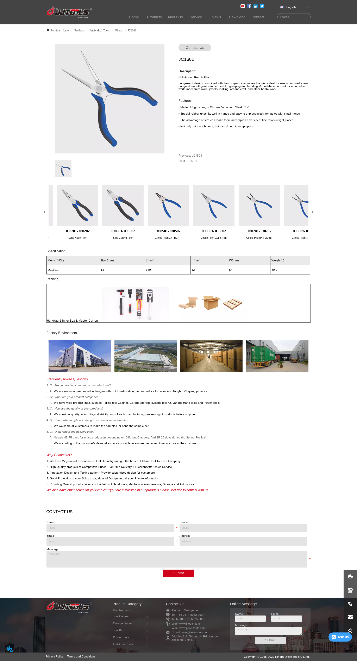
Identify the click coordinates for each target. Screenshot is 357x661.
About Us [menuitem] (175, 17)
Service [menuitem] (196, 17)
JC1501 (197, 155)
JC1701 (192, 161)
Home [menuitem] (134, 17)
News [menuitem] (216, 17)
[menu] (190, 17)
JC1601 (132, 30)
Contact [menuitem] (257, 17)
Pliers (118, 30)
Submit (178, 573)
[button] (154, 17)
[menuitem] (154, 17)
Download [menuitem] (237, 17)
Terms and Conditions (81, 656)
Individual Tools (99, 30)
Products (79, 30)
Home (65, 30)
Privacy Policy (54, 656)
